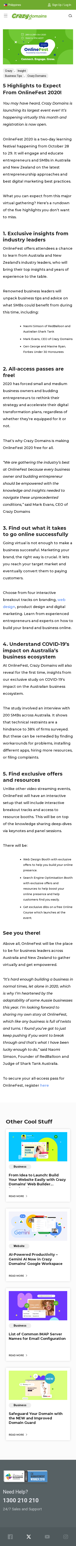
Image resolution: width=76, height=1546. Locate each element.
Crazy (8, 70)
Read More (17, 1196)
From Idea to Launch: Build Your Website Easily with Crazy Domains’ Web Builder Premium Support (37, 1182)
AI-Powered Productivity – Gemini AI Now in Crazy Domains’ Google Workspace (36, 1259)
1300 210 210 (21, 1500)
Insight (22, 70)
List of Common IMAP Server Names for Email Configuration (37, 1336)
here (44, 1085)
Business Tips (13, 75)
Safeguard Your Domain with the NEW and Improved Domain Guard (36, 1418)
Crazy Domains (36, 75)
